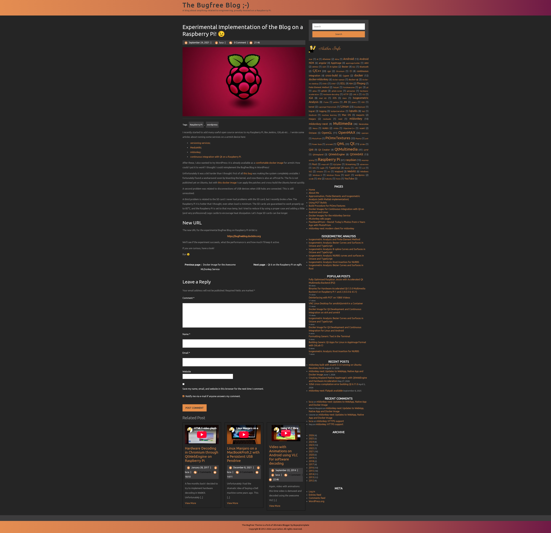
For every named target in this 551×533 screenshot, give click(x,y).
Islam (345, 98)
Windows (364, 171)
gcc (360, 87)
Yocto (338, 179)
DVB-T (333, 84)
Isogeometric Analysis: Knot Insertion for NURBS (334, 262)
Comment (188, 298)
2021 (311, 451)
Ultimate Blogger (281, 525)
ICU (363, 94)
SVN (314, 168)
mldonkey (195, 152)
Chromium (340, 71)
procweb (329, 144)
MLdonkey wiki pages (320, 218)
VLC (310, 171)
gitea (315, 91)
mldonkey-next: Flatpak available (326, 390)
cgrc (329, 71)
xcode (311, 179)
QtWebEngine (336, 154)
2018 (311, 461)
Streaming (350, 164)
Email (186, 353)
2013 (311, 477)
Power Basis (317, 144)
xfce (319, 179)
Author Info (330, 49)
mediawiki (327, 119)
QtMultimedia (346, 149)
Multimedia (342, 123)
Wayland (339, 171)
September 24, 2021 (199, 42)
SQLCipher (337, 164)
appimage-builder (353, 63)
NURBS (325, 128)
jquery (354, 102)
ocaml (362, 128)
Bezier (345, 66)
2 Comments (205, 472)
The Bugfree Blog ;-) (216, 5)
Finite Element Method (319, 87)
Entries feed (315, 494)
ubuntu (347, 168)
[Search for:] (338, 26)
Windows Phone (333, 175)
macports (360, 115)
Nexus (315, 128)
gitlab (324, 91)
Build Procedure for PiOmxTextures (327, 205)
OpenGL (327, 132)
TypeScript (334, 168)
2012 (311, 480)
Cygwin (346, 76)
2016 (311, 467)
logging (322, 111)
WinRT (347, 175)
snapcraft (325, 164)
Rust (314, 164)
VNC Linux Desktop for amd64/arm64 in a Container (336, 303)
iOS (334, 98)
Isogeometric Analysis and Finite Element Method (334, 239)
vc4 (363, 168)
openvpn (364, 133)
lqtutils (353, 110)
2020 (311, 454)
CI (351, 71)
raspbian (350, 159)
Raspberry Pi (196, 124)
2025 (311, 438)
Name (186, 334)
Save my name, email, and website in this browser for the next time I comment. (223, 388)
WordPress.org (316, 501)
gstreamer (351, 91)
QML (341, 144)
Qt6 (311, 149)
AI (317, 59)
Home (312, 189)
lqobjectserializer (338, 111)
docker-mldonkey (318, 79)
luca (221, 42)
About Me (314, 193)
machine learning (329, 115)
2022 (311, 448)
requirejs (364, 160)
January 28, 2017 (201, 467)
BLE (353, 67)
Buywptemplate (301, 525)
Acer (311, 59)
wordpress (212, 124)
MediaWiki (195, 147)
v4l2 (356, 168)
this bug (248, 173)
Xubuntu (328, 179)
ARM (366, 63)
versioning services (200, 143)
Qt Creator (324, 149)
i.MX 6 (355, 94)
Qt (352, 143)
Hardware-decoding (331, 94)
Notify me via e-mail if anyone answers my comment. (213, 396)
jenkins (336, 102)
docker (358, 75)
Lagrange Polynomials (327, 107)
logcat (312, 111)
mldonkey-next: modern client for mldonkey (331, 228)
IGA (311, 97)
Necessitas (363, 124)
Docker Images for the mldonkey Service (329, 215)
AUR (324, 67)
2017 (311, 464)
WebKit (351, 171)
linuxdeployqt (359, 107)
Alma (337, 59)
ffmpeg (361, 83)
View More (190, 503)
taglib (322, 168)
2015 (311, 470)
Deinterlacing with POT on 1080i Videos (329, 297)
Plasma (358, 138)
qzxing (311, 160)
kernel (311, 107)
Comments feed (317, 498)
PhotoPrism (317, 138)
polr (366, 138)
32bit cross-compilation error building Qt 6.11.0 (333, 384)
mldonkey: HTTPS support (330, 421)
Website (187, 371)
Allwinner (326, 59)
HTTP (346, 94)
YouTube (349, 178)
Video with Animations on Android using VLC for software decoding (283, 455)
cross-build (331, 75)
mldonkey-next (318, 123)
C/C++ (317, 71)
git (367, 87)
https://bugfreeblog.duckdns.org (244, 236)
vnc (328, 172)
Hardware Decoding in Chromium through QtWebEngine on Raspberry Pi (201, 454)
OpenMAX (346, 132)
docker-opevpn (338, 80)
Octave (313, 132)
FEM (351, 83)
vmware (320, 172)
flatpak (336, 87)
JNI (345, 102)
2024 (311, 441)
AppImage (336, 63)
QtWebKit (356, 154)
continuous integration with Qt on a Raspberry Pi (215, 156)
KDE (363, 102)
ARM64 (315, 67)
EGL (342, 83)
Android (348, 58)
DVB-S (324, 84)
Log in (312, 491)
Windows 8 (317, 175)
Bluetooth (364, 67)
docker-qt (353, 79)
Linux (345, 106)
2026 (311, 435)
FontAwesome (349, 87)
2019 (311, 458)
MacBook (313, 115)
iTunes (326, 102)
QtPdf (366, 150)
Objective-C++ (349, 128)
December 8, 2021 (243, 467)
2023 (311, 445)
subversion (364, 164)
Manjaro (312, 119)
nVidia (335, 128)
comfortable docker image (269, 162)
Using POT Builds (318, 202)
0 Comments (247, 472)
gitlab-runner (337, 91)
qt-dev (362, 144)
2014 (311, 474)
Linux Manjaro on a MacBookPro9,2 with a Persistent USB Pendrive (243, 454)
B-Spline (334, 67)
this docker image (227, 182)
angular (323, 63)
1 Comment (295, 475)
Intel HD (323, 98)
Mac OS (346, 114)
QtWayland (318, 154)
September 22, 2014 (287, 470)
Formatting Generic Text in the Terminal (329, 336)
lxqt (363, 111)
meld (340, 119)
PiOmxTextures (337, 138)
